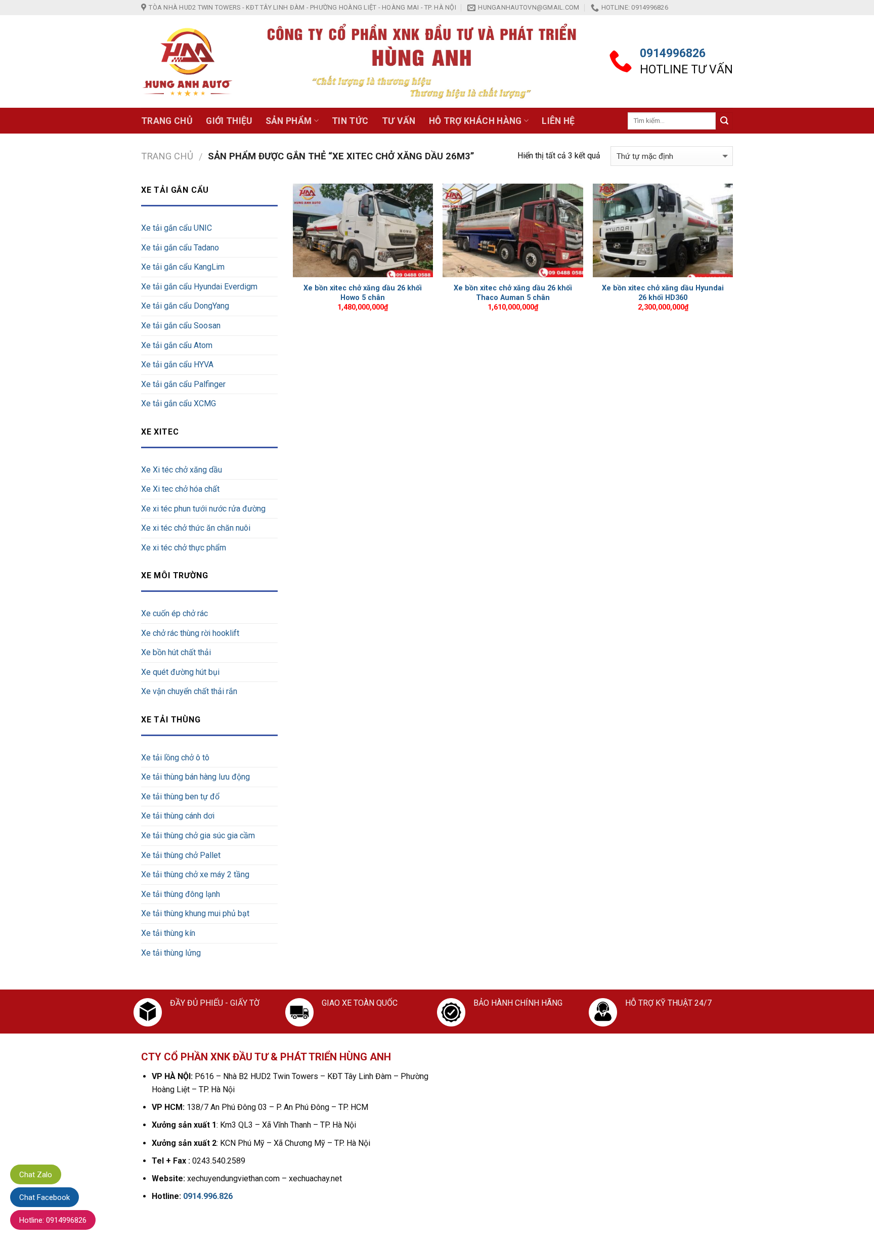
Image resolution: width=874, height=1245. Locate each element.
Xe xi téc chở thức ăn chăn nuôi (195, 528)
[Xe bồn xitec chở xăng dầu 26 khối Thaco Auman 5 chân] (513, 230)
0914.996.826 (208, 1196)
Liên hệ (558, 121)
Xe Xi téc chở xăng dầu (181, 470)
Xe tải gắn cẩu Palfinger (183, 384)
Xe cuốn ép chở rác (174, 613)
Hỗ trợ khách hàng (475, 121)
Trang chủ (167, 121)
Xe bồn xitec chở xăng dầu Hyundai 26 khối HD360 (663, 293)
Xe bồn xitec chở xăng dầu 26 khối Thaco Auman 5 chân (513, 293)
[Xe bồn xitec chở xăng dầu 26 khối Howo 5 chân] (363, 230)
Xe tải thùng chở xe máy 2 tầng (195, 874)
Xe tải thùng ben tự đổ (180, 796)
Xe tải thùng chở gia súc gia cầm (198, 835)
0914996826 (673, 53)
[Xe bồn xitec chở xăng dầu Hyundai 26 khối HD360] (663, 230)
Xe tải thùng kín (168, 933)
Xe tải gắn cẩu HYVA (177, 364)
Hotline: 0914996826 (52, 1220)
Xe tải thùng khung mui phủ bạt (195, 913)
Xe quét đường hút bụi (180, 672)
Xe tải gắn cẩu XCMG (178, 403)
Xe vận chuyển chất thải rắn (189, 691)
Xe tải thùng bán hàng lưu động (195, 777)
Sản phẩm (289, 121)
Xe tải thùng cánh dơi (177, 816)
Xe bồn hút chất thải (176, 652)
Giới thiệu (229, 121)
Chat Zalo (35, 1174)
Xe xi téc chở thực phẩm (183, 547)
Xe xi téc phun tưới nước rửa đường (203, 508)
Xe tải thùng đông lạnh (180, 894)
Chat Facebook (44, 1197)
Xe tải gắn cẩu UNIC (176, 228)
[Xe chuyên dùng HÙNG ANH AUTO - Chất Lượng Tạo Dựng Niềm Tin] (187, 62)
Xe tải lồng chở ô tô (175, 757)
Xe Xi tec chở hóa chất (180, 489)
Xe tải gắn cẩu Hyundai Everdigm (199, 286)
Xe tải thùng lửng (171, 953)
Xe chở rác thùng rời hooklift (190, 633)
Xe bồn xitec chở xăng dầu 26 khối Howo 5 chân (362, 293)
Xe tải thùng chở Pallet (181, 855)
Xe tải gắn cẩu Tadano (180, 247)
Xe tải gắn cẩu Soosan (181, 325)
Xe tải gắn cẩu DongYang (185, 306)
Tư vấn (399, 121)
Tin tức (350, 121)
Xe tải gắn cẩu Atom (176, 345)
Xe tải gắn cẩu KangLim (183, 267)
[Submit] (724, 121)
